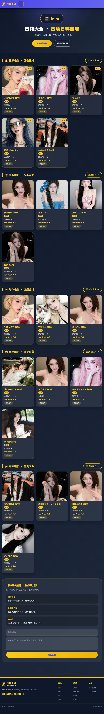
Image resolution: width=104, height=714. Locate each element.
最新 (60, 695)
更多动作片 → (92, 289)
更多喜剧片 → (92, 351)
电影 (75, 695)
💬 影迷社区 (62, 43)
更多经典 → (93, 174)
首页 (60, 687)
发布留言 (52, 654)
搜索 (75, 699)
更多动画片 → (92, 466)
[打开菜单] (21, 4)
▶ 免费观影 (42, 43)
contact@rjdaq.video (13, 693)
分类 (60, 691)
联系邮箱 (92, 691)
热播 (60, 699)
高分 (75, 687)
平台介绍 (92, 687)
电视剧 (76, 691)
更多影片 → (93, 60)
